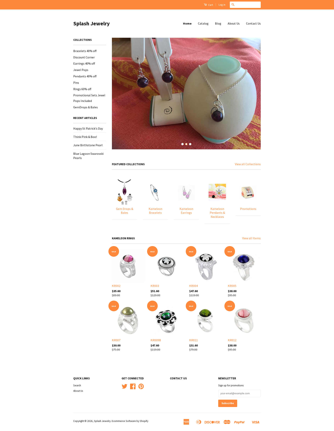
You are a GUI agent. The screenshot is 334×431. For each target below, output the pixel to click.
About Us (234, 23)
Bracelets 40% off (84, 51)
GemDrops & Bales (85, 107)
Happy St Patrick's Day (88, 128)
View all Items (251, 238)
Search (77, 385)
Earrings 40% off (84, 63)
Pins (76, 83)
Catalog (203, 23)
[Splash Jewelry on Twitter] (124, 387)
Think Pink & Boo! (85, 137)
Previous (120, 94)
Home (187, 23)
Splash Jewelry (91, 23)
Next (252, 94)
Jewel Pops (80, 70)
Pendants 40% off (84, 76)
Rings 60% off (82, 89)
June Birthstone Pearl (88, 145)
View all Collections (248, 164)
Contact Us (253, 23)
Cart (210, 5)
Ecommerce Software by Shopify (130, 421)
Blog (218, 23)
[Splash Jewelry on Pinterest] (141, 387)
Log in (222, 4)
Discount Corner (84, 57)
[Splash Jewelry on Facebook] (133, 387)
